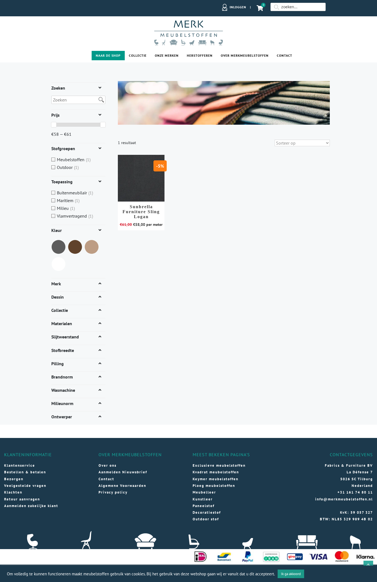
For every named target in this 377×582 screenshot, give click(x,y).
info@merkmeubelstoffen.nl (344, 499)
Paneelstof (203, 505)
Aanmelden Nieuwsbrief (123, 472)
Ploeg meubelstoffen (214, 485)
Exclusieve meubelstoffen (219, 465)
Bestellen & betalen (25, 472)
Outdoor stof (206, 519)
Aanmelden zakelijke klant (31, 505)
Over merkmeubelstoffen (245, 55)
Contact (284, 55)
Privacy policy (113, 492)
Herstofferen (200, 55)
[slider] (54, 124)
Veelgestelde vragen (25, 485)
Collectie (138, 55)
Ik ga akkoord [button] (291, 573)
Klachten (13, 492)
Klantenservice (19, 465)
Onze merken (167, 55)
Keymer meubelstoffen (215, 479)
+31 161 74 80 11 (355, 492)
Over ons (107, 465)
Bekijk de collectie (141, 180)
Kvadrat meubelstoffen (216, 472)
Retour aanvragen (22, 499)
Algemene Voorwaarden (122, 485)
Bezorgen (13, 479)
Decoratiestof (207, 512)
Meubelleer (204, 492)
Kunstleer (203, 499)
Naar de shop (108, 55)
